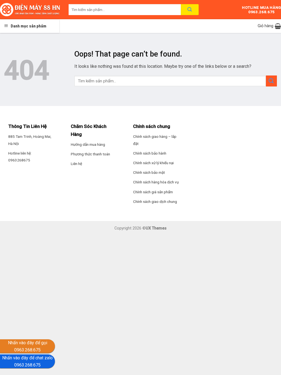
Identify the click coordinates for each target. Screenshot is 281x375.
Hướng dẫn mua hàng (88, 144)
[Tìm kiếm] (190, 9)
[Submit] (271, 80)
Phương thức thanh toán (90, 154)
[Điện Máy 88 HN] (30, 9)
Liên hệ (76, 163)
